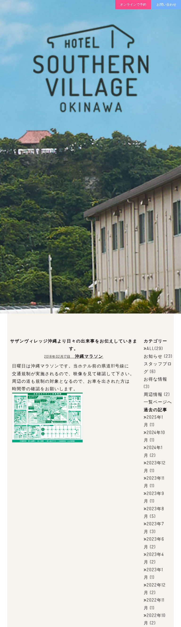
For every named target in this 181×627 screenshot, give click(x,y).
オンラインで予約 (133, 4)
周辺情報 (153, 394)
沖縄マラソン (89, 356)
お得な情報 (155, 379)
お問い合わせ (166, 4)
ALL (151, 348)
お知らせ (153, 356)
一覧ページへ (158, 401)
